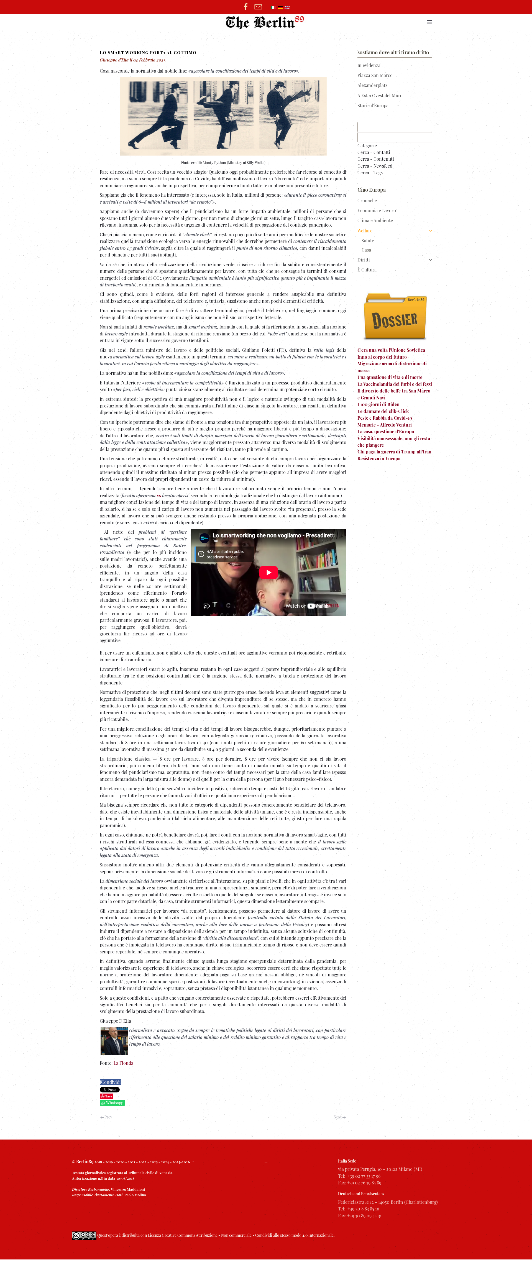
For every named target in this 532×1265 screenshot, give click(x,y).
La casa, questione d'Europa (385, 431)
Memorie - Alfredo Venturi (384, 425)
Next (338, 1117)
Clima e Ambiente (375, 220)
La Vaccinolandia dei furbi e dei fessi (394, 384)
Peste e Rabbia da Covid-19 (384, 418)
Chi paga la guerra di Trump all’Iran (394, 452)
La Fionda (123, 1063)
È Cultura (367, 270)
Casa (366, 250)
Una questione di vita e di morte (389, 377)
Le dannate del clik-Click (383, 411)
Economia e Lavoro (376, 210)
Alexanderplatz (372, 85)
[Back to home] (266, 22)
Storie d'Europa (372, 105)
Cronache (367, 200)
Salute (368, 240)
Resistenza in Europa (378, 458)
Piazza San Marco (375, 75)
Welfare (364, 231)
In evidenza (368, 65)
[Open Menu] (429, 22)
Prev (108, 1117)
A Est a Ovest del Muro (380, 95)
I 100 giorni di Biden (378, 404)
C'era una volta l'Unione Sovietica (391, 350)
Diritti (363, 260)
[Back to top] (266, 1163)
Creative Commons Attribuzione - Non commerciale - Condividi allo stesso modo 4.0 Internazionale (248, 1235)
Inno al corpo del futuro (382, 357)
